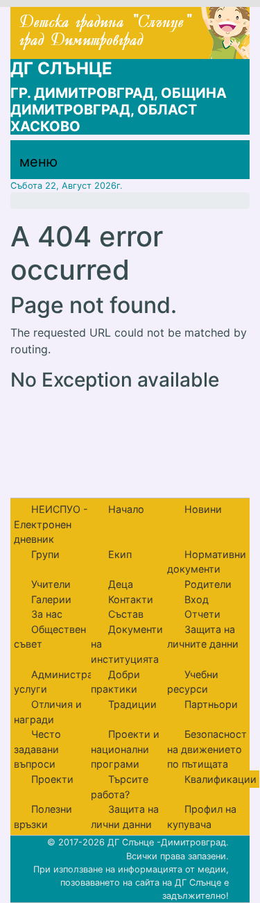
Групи (45, 554)
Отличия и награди (48, 711)
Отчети (202, 614)
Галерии (51, 599)
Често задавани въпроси (37, 749)
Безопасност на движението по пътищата (207, 749)
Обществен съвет (50, 636)
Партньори (211, 704)
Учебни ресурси (192, 681)
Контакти (130, 599)
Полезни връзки (43, 816)
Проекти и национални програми (125, 749)
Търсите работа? (119, 786)
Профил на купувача (201, 816)
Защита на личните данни (203, 636)
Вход (196, 599)
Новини (203, 509)
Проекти (52, 779)
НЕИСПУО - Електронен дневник (51, 524)
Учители (51, 584)
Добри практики (115, 681)
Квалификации (220, 779)
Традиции (132, 704)
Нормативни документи (206, 561)
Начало (126, 509)
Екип (120, 554)
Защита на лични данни (125, 816)
